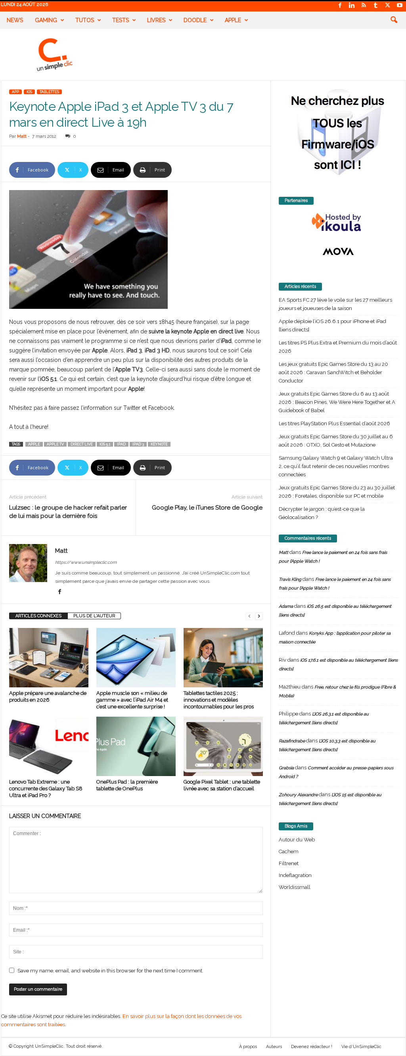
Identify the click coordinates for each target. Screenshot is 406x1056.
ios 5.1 (105, 444)
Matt (22, 136)
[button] (393, 20)
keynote (159, 444)
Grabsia (286, 768)
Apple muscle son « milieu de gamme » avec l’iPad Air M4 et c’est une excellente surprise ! (132, 700)
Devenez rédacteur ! (311, 1046)
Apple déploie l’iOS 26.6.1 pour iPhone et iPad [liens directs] (332, 325)
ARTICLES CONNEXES (38, 615)
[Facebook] (340, 5)
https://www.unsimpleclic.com (86, 562)
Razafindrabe (292, 741)
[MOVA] (338, 251)
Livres (156, 20)
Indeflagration (295, 875)
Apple (233, 20)
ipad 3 (138, 444)
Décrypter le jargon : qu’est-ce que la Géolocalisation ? (322, 513)
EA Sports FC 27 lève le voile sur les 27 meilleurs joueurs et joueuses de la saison (335, 304)
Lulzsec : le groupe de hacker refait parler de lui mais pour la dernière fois (68, 511)
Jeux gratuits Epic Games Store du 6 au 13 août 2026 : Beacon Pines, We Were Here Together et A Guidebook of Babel (337, 402)
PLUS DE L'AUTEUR (94, 615)
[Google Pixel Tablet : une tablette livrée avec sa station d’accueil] (223, 746)
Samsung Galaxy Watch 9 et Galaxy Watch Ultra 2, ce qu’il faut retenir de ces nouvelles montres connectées (336, 466)
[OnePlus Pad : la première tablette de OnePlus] (136, 746)
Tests (120, 20)
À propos (248, 1046)
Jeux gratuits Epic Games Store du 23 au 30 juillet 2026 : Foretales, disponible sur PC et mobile (337, 492)
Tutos (84, 20)
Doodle (195, 20)
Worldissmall (294, 887)
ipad (121, 444)
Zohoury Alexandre (298, 794)
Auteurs (274, 1046)
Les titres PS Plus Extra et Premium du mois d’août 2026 (338, 347)
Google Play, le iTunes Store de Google (207, 507)
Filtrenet (289, 863)
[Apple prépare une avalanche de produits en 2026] (48, 657)
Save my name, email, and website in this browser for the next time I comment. (110, 971)
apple (34, 444)
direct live (82, 444)
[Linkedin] (352, 5)
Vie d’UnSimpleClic (361, 1046)
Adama (286, 606)
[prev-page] (249, 616)
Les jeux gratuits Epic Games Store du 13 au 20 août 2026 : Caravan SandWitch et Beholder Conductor (333, 372)
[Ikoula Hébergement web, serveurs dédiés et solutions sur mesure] (338, 222)
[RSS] (364, 5)
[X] (388, 5)
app (15, 92)
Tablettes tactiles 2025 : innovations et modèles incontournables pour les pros (219, 700)
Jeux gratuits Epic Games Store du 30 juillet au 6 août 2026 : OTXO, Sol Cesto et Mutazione (336, 441)
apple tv (55, 444)
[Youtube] (399, 5)
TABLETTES (49, 92)
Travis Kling (290, 579)
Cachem (289, 851)
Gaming (46, 20)
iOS (29, 92)
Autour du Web (297, 840)
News (15, 20)
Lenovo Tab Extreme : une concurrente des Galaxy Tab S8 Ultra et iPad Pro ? (45, 788)
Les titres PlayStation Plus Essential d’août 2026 (334, 423)
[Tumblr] (376, 5)
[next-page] (259, 616)
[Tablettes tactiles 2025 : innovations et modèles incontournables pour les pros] (223, 657)
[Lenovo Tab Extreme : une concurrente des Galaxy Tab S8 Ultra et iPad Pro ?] (48, 746)
